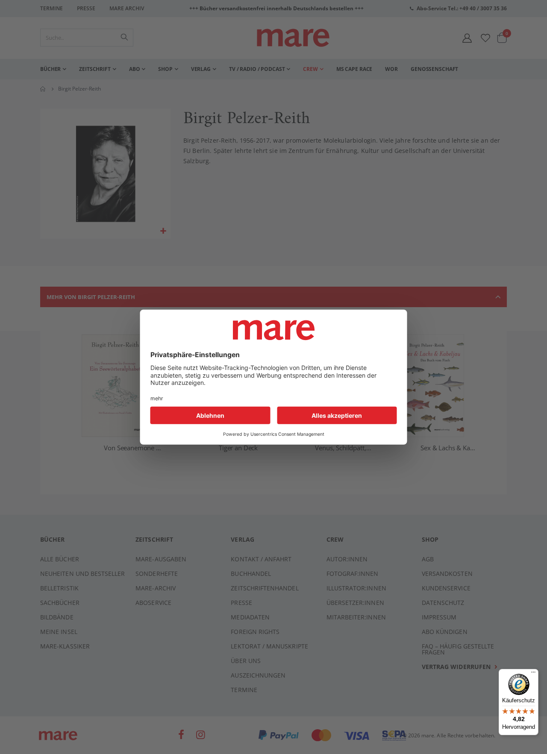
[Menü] (533, 671)
